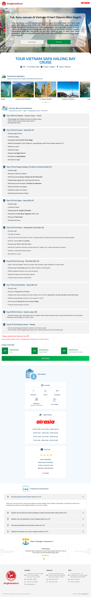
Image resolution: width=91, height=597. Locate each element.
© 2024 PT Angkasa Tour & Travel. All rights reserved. (17, 594)
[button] (42, 102)
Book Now (45, 358)
